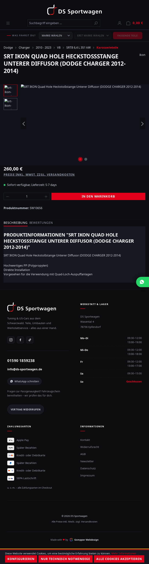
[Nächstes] (142, 123)
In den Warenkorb (98, 196)
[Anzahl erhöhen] (46, 196)
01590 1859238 (21, 360)
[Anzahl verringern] (7, 196)
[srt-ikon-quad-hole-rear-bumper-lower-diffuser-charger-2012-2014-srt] (83, 123)
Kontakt (85, 440)
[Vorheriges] (23, 123)
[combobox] (59, 23)
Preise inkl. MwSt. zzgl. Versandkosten (39, 175)
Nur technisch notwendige (65, 559)
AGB (83, 454)
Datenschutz (88, 468)
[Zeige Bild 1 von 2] (80, 159)
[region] (74, 123)
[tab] (16, 223)
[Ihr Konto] (119, 22)
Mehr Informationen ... (125, 553)
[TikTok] (29, 339)
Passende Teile (127, 35)
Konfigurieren (21, 559)
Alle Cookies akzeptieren (119, 559)
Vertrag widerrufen (26, 409)
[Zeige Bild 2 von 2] (85, 159)
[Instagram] (11, 339)
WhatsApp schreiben (27, 381)
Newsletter (87, 461)
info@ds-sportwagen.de (24, 369)
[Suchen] (96, 23)
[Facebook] (20, 339)
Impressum (87, 475)
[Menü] (8, 23)
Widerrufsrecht (89, 447)
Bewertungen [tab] (41, 223)
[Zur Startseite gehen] (74, 9)
